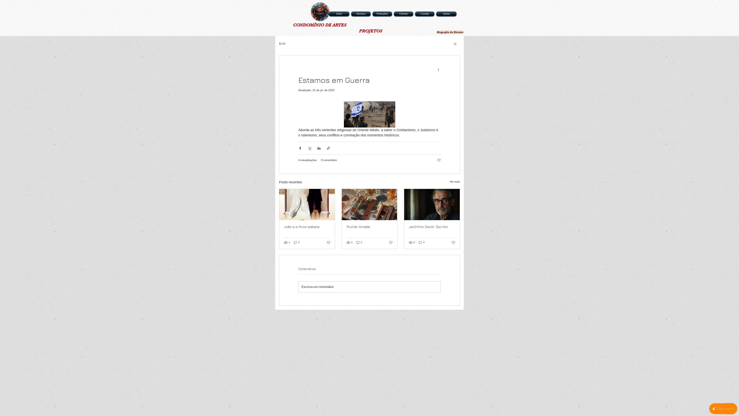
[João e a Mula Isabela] (307, 204)
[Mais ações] (438, 69)
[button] (455, 43)
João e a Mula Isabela (301, 227)
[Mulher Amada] (369, 204)
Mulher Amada (358, 227)
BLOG (282, 43)
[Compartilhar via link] (328, 148)
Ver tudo (455, 181)
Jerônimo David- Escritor (428, 227)
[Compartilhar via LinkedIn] (319, 148)
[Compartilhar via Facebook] (300, 148)
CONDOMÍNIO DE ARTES (319, 25)
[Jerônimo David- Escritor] (432, 204)
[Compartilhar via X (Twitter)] (309, 148)
